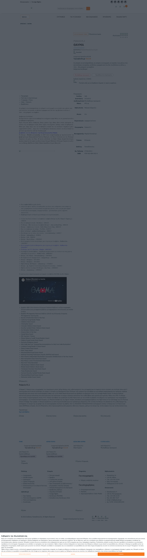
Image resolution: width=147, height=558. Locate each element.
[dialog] (73, 545)
